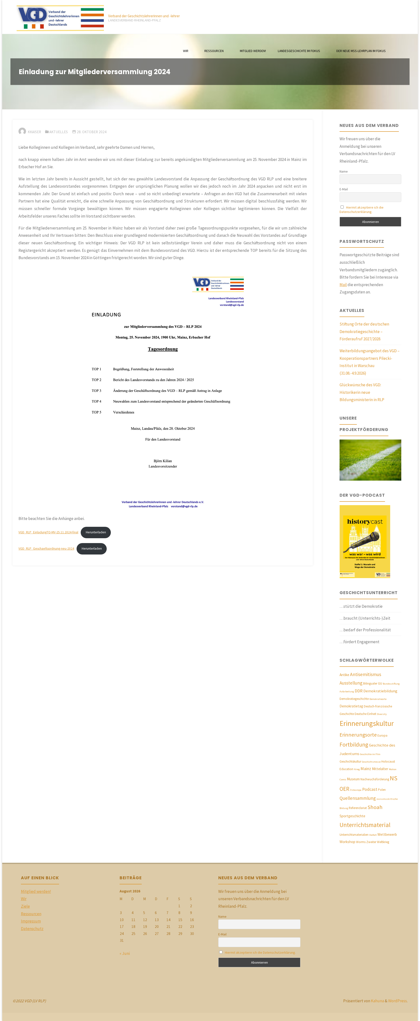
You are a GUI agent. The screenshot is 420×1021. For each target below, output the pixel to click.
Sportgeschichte (352, 816)
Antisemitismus (365, 674)
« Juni (125, 953)
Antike (344, 674)
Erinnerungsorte (358, 734)
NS (393, 778)
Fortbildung (354, 744)
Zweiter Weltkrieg (377, 842)
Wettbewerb (387, 834)
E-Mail (344, 189)
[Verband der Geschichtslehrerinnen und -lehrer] (58, 17)
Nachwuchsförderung (374, 779)
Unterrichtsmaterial (365, 825)
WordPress (397, 1000)
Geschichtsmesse (371, 761)
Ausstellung (351, 683)
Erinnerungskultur (367, 723)
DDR (359, 691)
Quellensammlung (358, 798)
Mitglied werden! (36, 891)
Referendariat (358, 808)
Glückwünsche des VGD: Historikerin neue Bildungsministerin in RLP (362, 392)
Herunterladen (96, 532)
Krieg (357, 769)
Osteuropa (355, 790)
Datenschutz (32, 928)
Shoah (375, 807)
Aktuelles (58, 132)
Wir (23, 898)
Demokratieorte (377, 699)
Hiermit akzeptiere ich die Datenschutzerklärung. (362, 209)
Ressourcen (31, 913)
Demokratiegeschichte (354, 699)
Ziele (25, 906)
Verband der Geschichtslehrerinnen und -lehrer (144, 16)
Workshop (347, 841)
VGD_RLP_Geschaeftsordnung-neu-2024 (46, 548)
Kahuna (377, 1000)
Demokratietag (351, 706)
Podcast (369, 789)
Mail (343, 284)
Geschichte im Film (370, 754)
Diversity (382, 714)
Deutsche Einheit (365, 714)
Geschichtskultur (350, 761)
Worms (361, 842)
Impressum (31, 921)
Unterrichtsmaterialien (354, 835)
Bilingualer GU (372, 683)
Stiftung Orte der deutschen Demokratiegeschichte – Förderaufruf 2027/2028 (364, 331)
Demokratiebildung (380, 691)
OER (344, 788)
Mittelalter (380, 768)
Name (344, 171)
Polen (382, 790)
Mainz (365, 768)
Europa (382, 735)
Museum (353, 779)
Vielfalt (373, 834)
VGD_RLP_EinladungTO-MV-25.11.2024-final (48, 532)
